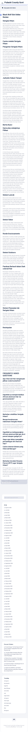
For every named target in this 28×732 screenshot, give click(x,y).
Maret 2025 (7, 548)
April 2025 (7, 545)
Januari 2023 (8, 614)
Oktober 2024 (8, 560)
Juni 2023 (7, 601)
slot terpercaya (7, 703)
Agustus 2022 (8, 626)
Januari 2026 (8, 522)
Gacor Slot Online (6, 482)
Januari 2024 (8, 583)
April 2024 (7, 576)
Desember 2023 (8, 586)
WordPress (13, 726)
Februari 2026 (8, 520)
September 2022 (9, 624)
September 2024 (9, 563)
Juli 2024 (7, 568)
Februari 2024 (8, 581)
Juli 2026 (7, 510)
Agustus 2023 (8, 596)
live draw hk (6, 683)
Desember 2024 (8, 555)
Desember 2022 (8, 616)
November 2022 (8, 619)
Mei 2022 (7, 629)
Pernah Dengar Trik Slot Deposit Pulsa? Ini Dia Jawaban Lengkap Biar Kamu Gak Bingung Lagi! (13, 648)
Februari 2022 (8, 636)
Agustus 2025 (8, 535)
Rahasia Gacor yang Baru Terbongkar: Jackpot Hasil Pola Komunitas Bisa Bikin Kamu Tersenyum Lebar (13, 660)
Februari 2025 (8, 550)
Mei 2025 (7, 543)
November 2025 (8, 527)
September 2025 (9, 532)
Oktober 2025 (8, 530)
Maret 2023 (7, 609)
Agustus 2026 (8, 507)
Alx (21, 726)
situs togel (6, 700)
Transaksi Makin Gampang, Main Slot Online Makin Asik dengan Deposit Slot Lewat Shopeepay (13, 654)
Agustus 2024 (8, 565)
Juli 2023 (7, 598)
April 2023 (7, 606)
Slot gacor (6, 710)
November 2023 (8, 588)
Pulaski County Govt (14, 2)
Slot (5, 708)
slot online (6, 690)
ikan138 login (7, 688)
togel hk (6, 685)
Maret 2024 (7, 578)
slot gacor (6, 680)
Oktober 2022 (8, 621)
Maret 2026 (7, 517)
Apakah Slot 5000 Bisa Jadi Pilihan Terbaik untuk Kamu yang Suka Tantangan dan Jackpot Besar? (13, 669)
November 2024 (8, 558)
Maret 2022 (7, 634)
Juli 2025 (7, 538)
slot (5, 693)
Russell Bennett (14, 481)
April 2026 (7, 515)
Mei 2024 (7, 573)
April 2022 (7, 631)
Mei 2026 (7, 512)
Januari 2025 (8, 553)
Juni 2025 (7, 540)
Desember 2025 (8, 525)
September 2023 (9, 593)
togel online (6, 695)
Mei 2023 (7, 603)
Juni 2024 (7, 571)
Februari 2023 (8, 611)
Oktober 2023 (8, 591)
